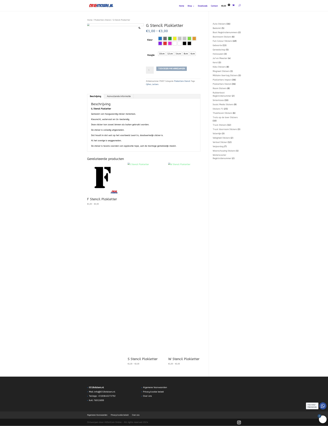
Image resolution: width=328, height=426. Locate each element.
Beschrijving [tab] (95, 96)
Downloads (202, 6)
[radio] (160, 38)
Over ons (147, 396)
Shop (190, 6)
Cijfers (148, 84)
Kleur (150, 40)
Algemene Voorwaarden (155, 387)
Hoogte (151, 55)
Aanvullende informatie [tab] (119, 96)
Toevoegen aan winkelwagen (171, 69)
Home (181, 6)
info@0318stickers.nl (104, 392)
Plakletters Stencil (102, 20)
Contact (214, 6)
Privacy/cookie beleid (153, 392)
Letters (155, 84)
